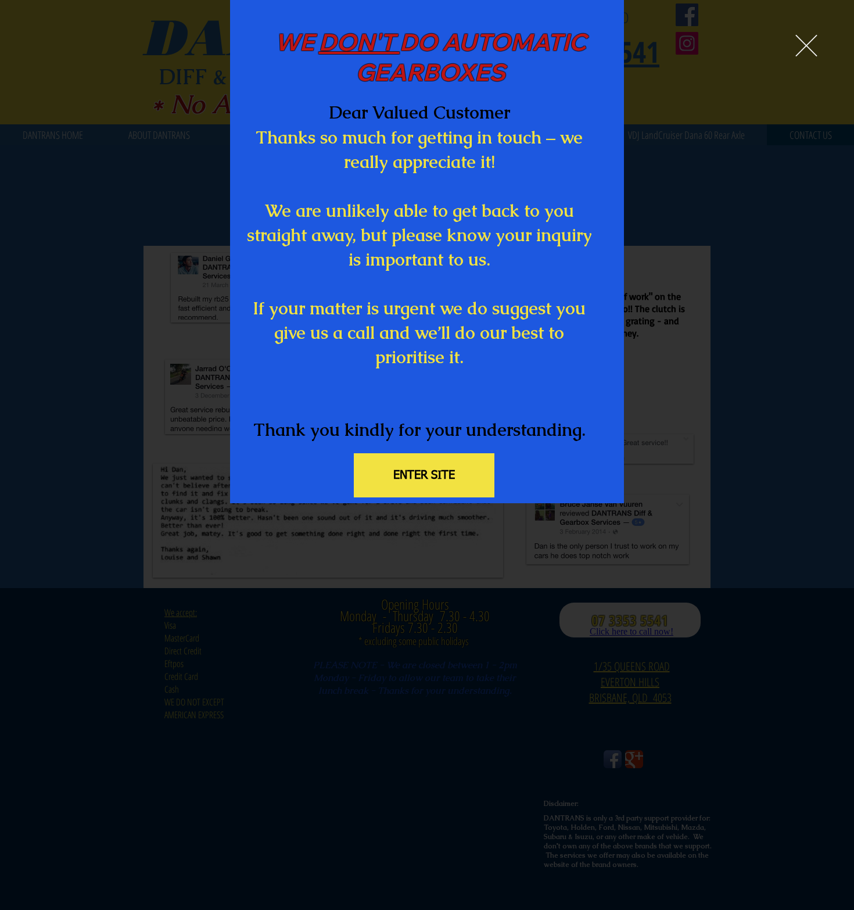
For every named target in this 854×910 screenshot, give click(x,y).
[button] (806, 45)
